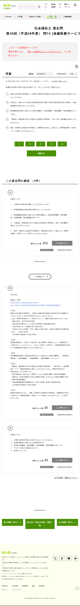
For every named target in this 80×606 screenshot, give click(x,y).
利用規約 (42, 586)
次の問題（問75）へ (67, 522)
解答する (41, 153)
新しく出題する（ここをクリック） (45, 51)
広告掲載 (15, 586)
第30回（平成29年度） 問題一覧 (40, 523)
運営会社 (5, 586)
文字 (62, 74)
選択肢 (31, 74)
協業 (33, 586)
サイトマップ (16, 589)
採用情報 (25, 586)
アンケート (46, 7)
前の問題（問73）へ (12, 522)
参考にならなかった (46, 250)
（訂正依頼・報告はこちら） (59, 81)
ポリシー (5, 589)
